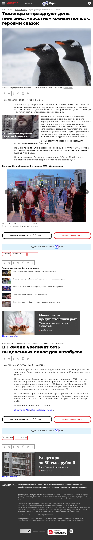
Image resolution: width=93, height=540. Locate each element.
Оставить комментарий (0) (72, 235)
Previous (7, 192)
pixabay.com (68, 88)
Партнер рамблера (39, 531)
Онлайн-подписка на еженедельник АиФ (34, 487)
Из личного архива (11, 226)
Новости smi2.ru (10, 336)
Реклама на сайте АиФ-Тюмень (30, 484)
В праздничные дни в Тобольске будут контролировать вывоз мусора (39, 279)
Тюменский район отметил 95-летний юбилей (30, 294)
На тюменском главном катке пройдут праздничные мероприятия (38, 287)
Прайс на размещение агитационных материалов (63, 484)
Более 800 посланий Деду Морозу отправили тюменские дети (36, 302)
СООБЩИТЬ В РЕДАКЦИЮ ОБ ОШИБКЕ (74, 487)
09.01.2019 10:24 (7, 10)
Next (86, 192)
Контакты (55, 487)
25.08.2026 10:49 (8, 343)
